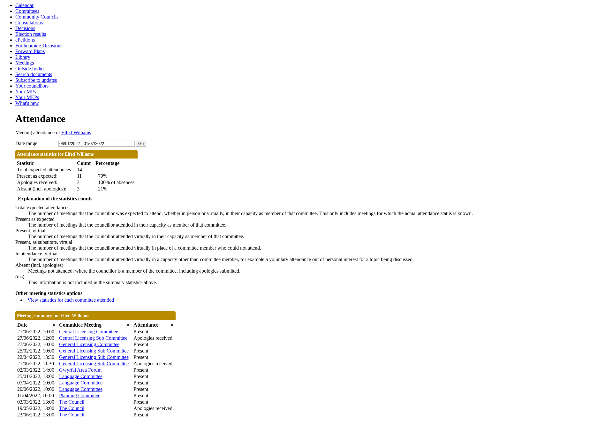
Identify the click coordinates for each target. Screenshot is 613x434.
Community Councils (36, 16)
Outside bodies (30, 68)
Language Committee (80, 376)
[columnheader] (36, 325)
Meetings (24, 63)
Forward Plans (30, 51)
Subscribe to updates (36, 80)
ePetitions (25, 40)
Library (22, 57)
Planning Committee (79, 395)
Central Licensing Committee (88, 331)
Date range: (27, 143)
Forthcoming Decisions (38, 45)
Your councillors (32, 86)
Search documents (33, 74)
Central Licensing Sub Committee (93, 338)
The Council (71, 402)
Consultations (29, 22)
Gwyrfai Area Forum (80, 370)
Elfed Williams (76, 132)
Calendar (24, 5)
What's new (27, 103)
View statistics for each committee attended (70, 300)
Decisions (25, 28)
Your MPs (25, 91)
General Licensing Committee (89, 344)
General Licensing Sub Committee (94, 350)
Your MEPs (27, 97)
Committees (27, 11)
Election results (30, 34)
